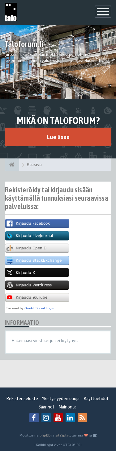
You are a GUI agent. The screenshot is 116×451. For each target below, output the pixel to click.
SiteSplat (62, 435)
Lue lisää (58, 137)
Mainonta (67, 407)
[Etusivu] (12, 164)
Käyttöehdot (96, 398)
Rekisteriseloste (22, 398)
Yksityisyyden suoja (60, 398)
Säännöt (46, 407)
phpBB (45, 435)
